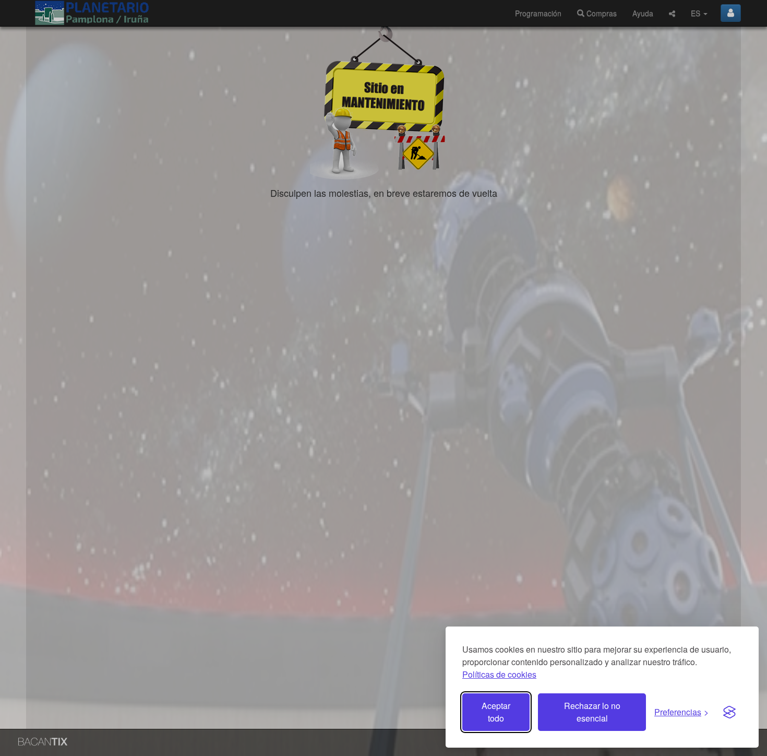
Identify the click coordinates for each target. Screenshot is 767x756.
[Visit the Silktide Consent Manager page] (729, 712)
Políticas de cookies (499, 674)
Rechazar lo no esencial (592, 712)
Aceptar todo (496, 712)
